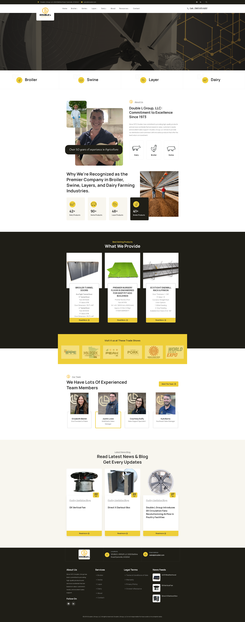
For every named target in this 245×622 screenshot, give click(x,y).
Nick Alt (165, 418)
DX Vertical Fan (167, 585)
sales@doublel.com (156, 555)
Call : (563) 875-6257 (198, 8)
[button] (179, 289)
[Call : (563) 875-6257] (188, 8)
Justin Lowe (79, 418)
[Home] (45, 12)
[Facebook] (197, 2)
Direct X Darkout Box (80, 507)
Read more (83, 533)
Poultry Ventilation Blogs (80, 500)
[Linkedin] (200, 2)
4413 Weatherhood (169, 575)
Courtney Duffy (108, 418)
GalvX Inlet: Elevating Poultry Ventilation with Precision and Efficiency (159, 510)
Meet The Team (167, 384)
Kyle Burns (137, 418)
